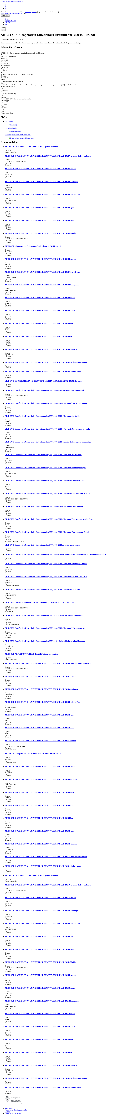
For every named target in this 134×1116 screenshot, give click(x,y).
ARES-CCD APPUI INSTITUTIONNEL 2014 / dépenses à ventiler (31, 146)
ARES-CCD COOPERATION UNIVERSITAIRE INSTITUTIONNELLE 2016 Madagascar (42, 779)
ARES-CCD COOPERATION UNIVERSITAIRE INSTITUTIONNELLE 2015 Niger (39, 936)
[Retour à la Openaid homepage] (11, 13)
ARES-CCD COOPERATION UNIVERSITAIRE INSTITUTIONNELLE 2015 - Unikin (40, 962)
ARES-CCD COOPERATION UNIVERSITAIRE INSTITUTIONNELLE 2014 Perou (39, 336)
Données (7, 22)
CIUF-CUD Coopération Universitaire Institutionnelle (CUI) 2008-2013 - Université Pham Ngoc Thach (46, 564)
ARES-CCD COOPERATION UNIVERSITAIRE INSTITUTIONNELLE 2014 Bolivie (40, 311)
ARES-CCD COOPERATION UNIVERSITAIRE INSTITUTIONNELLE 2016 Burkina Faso (42, 702)
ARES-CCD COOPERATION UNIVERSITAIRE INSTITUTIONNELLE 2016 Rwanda (40, 766)
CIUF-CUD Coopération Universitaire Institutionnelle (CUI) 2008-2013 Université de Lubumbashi (44, 390)
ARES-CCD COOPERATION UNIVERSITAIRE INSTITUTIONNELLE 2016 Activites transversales (46, 857)
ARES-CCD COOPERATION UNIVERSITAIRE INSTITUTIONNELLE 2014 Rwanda (40, 259)
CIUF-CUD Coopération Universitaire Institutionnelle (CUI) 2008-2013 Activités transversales (42, 545)
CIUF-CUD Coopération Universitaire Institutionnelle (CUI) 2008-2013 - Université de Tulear (42, 589)
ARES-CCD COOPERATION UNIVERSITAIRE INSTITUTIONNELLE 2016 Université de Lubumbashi (48, 663)
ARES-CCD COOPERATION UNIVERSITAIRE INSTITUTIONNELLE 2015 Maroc (40, 1014)
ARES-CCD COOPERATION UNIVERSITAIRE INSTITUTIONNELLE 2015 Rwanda (40, 975)
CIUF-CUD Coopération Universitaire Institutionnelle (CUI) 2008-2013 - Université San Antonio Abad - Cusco (49, 519)
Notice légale (9, 1108)
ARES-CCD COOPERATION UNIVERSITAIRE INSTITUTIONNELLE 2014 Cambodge (41, 182)
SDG (6, 24)
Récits (7, 19)
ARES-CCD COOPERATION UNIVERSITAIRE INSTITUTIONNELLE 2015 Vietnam (40, 898)
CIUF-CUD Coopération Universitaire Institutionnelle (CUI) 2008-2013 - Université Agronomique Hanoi (47, 532)
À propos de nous (10, 21)
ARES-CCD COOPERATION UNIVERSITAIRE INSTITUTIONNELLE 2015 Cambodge (41, 911)
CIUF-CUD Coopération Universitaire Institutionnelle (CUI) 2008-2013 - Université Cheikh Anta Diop (46, 577)
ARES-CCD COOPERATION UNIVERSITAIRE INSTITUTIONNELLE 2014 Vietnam (40, 169)
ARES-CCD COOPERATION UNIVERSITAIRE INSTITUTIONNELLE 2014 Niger (39, 207)
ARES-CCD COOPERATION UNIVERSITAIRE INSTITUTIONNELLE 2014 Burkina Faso (42, 195)
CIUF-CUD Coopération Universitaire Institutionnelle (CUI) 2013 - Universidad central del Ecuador (45, 641)
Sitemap (7, 1112)
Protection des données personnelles (16, 1110)
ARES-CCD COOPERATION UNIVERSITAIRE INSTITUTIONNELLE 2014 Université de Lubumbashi (48, 156)
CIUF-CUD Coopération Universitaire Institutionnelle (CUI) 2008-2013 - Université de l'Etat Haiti (44, 506)
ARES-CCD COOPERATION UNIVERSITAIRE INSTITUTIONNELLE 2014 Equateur (41, 349)
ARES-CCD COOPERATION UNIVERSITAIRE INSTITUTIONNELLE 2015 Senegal (40, 988)
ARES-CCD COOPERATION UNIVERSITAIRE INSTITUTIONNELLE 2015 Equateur (41, 1065)
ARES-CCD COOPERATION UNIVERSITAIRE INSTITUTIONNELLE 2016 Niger (39, 715)
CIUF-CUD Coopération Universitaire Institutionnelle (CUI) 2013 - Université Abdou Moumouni (43, 615)
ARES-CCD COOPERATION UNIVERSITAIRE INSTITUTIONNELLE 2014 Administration (43, 371)
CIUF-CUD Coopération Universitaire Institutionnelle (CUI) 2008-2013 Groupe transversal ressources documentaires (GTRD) (55, 554)
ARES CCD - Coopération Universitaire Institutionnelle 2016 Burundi (33, 754)
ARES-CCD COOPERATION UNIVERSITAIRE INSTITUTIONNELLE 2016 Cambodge (41, 689)
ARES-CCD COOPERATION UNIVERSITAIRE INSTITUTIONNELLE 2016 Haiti (39, 818)
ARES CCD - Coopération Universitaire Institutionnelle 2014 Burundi (33, 246)
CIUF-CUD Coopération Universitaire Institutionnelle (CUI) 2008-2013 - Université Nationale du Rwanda (47, 429)
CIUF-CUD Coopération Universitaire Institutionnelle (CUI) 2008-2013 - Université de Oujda (42, 416)
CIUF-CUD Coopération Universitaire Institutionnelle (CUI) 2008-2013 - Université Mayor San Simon (46, 403)
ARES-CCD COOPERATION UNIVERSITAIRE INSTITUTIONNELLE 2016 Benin (39, 728)
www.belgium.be (30, 12)
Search (3, 28)
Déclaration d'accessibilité (13, 1113)
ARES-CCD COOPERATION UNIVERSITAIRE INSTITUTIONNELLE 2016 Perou (39, 831)
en (5, 8)
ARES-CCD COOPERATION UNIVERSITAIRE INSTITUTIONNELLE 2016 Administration (43, 866)
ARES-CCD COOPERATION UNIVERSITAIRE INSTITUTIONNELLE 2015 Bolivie (40, 1027)
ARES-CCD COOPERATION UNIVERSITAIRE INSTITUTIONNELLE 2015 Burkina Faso (42, 923)
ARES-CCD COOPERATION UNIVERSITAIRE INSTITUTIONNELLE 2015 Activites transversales (46, 1078)
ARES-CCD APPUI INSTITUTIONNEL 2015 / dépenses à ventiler (31, 875)
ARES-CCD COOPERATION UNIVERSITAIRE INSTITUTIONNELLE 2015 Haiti (39, 1040)
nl (5, 5)
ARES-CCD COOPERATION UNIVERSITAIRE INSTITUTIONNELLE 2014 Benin (39, 220)
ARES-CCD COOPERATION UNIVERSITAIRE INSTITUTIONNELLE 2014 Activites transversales (46, 362)
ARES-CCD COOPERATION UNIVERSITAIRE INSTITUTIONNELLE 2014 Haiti (39, 323)
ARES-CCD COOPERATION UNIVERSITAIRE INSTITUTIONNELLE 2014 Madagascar (42, 285)
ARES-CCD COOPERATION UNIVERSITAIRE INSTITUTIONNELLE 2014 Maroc (40, 298)
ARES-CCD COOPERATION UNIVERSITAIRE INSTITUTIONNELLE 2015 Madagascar (42, 1001)
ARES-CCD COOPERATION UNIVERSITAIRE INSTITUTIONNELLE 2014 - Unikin (40, 233)
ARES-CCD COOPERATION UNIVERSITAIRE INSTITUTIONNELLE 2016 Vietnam (40, 676)
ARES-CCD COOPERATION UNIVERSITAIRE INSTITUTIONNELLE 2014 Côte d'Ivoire (42, 272)
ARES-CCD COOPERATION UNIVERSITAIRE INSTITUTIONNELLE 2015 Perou (39, 1052)
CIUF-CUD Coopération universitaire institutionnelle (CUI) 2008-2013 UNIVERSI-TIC (40, 602)
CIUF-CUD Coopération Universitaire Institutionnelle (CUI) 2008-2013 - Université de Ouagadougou (45, 468)
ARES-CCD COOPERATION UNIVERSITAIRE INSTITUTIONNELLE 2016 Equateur (41, 844)
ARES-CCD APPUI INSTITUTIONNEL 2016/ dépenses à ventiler (31, 654)
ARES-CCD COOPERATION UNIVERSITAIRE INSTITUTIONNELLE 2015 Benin (39, 949)
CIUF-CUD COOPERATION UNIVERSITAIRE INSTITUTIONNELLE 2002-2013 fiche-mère (43, 381)
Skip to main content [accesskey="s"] (12, 1)
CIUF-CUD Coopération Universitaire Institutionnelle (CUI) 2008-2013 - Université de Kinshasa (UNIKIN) (47, 493)
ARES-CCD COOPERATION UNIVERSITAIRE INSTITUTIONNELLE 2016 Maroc (40, 792)
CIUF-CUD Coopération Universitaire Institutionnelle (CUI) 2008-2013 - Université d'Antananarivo (45, 628)
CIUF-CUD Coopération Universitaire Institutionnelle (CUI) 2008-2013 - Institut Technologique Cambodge (48, 442)
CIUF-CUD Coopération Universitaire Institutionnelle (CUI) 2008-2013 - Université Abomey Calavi (44, 480)
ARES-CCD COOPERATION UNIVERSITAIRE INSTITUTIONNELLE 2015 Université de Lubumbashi (48, 885)
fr (5, 7)
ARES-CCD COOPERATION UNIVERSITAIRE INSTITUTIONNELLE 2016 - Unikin (40, 741)
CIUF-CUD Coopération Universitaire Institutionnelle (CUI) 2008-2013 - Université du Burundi (43, 455)
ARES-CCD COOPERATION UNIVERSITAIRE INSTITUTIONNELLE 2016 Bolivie (40, 805)
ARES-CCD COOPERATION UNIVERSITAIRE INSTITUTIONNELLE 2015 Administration (43, 1088)
